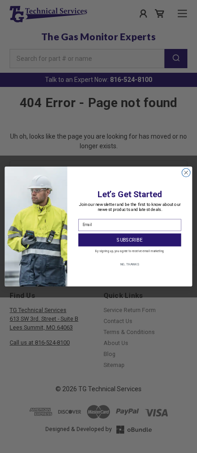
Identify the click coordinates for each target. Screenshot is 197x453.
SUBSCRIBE (129, 240)
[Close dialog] (186, 172)
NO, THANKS (129, 264)
